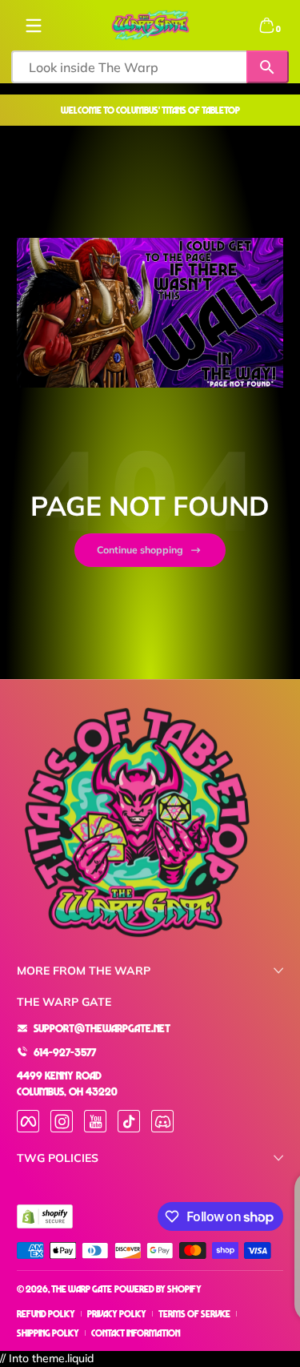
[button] (266, 25)
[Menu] (33, 25)
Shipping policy (48, 1333)
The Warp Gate (81, 1289)
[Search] (267, 66)
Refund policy (46, 1314)
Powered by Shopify (158, 1289)
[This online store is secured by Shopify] (45, 1216)
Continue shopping (140, 550)
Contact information (135, 1333)
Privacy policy (116, 1314)
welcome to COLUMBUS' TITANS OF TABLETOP (150, 110)
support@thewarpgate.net (102, 1028)
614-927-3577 (65, 1052)
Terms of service (194, 1314)
